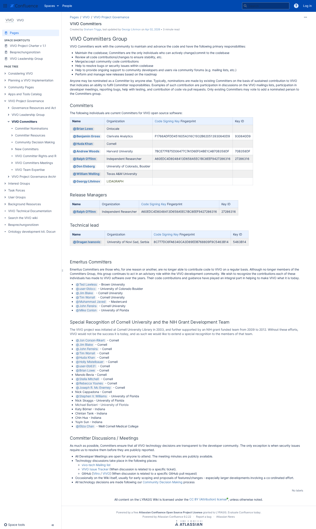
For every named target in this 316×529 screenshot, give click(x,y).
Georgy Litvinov (131, 29)
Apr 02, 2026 (152, 29)
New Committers (26, 149)
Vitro (96, 473)
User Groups (17, 197)
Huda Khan (85, 143)
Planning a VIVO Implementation (30, 80)
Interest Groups (19, 183)
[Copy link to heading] (128, 39)
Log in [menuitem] (307, 6)
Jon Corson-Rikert (92, 340)
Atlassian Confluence (170, 516)
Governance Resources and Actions (36, 108)
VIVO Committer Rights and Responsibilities (45, 156)
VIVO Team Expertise (30, 169)
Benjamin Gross (88, 136)
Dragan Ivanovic (88, 242)
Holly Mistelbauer (91, 362)
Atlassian (188, 524)
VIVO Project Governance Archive (35, 176)
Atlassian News (225, 516)
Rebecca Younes (91, 383)
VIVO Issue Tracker (95, 469)
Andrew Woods (88, 151)
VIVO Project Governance (26, 101)
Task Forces (16, 190)
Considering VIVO (20, 73)
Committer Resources (30, 135)
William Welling (88, 174)
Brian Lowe (85, 128)
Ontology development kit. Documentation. (38, 231)
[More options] (305, 17)
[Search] (245, 6)
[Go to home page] (24, 5)
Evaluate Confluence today (244, 512)
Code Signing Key (167, 121)
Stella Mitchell (89, 379)
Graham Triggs (92, 29)
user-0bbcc (87, 288)
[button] (5, 6)
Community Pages (21, 87)
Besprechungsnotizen (23, 224)
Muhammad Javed (92, 301)
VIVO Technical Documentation (30, 211)
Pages (74, 17)
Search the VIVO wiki (23, 218)
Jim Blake (86, 293)
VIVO (86, 17)
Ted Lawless (88, 284)
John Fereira (88, 306)
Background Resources (24, 204)
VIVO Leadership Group (28, 114)
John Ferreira (88, 349)
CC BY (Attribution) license (208, 499)
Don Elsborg (86, 166)
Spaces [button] (49, 6)
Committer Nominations (31, 128)
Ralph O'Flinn (86, 159)
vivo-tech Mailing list (96, 465)
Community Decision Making (35, 142)
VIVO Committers (24, 121)
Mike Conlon (88, 310)
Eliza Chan (86, 426)
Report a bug (203, 516)
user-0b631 (87, 366)
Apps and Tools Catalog (25, 94)
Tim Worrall (87, 297)
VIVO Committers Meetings (34, 163)
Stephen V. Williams (93, 396)
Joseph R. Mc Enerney (95, 387)
